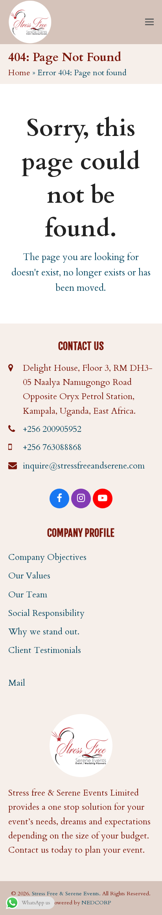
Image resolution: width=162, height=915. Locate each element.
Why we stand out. (43, 632)
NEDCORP (96, 902)
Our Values (29, 576)
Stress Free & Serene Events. (66, 893)
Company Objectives (47, 557)
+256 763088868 (52, 447)
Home (19, 72)
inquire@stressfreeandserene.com (84, 466)
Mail (16, 683)
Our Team (27, 595)
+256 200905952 (52, 429)
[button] (149, 22)
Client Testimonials (44, 650)
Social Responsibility (46, 613)
